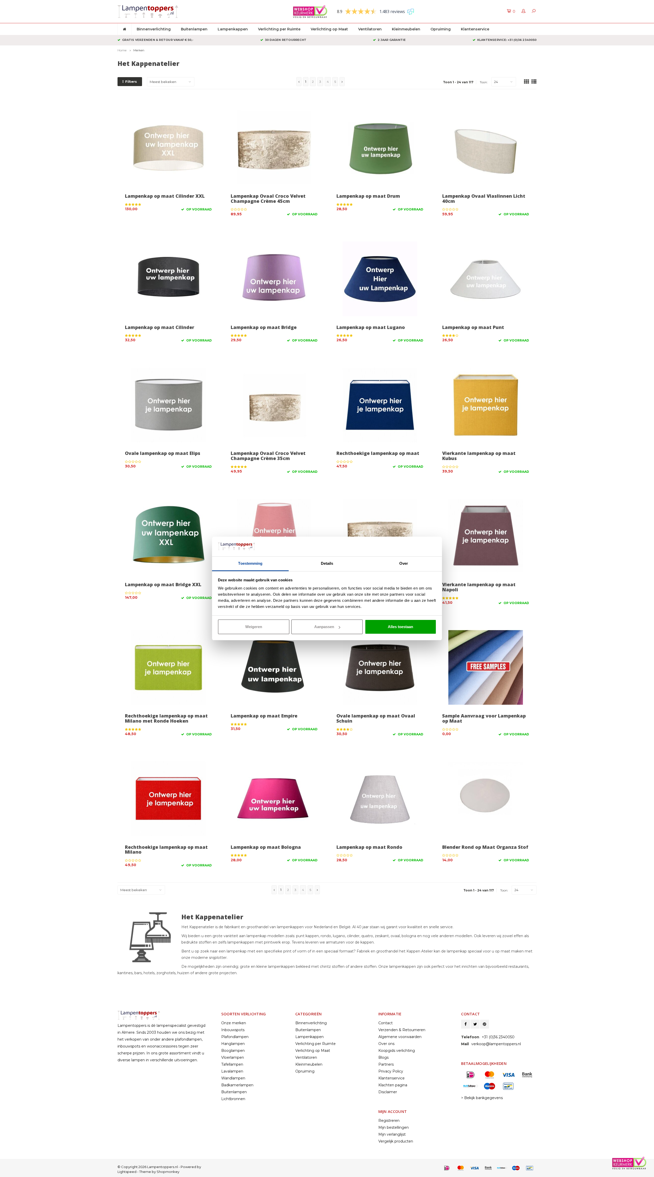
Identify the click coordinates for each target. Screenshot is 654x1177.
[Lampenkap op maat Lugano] (379, 278)
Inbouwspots (232, 1030)
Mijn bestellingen (393, 1127)
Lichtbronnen (233, 1099)
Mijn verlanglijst (392, 1134)
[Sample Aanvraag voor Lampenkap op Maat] (485, 667)
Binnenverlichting (154, 29)
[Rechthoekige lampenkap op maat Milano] (168, 798)
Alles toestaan (400, 627)
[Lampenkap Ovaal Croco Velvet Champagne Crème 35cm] (274, 404)
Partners (386, 1064)
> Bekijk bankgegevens (482, 1098)
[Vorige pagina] (298, 81)
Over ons (386, 1043)
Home (122, 50)
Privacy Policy (390, 1071)
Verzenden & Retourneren (401, 1030)
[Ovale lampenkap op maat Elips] (168, 404)
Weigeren (253, 627)
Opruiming (440, 29)
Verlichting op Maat (329, 29)
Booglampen (233, 1050)
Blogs (383, 1057)
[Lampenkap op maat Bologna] (274, 798)
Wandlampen (233, 1078)
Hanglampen (233, 1043)
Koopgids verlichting (396, 1050)
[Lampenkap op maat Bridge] (274, 278)
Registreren (389, 1120)
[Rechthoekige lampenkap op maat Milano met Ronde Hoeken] (168, 667)
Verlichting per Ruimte (279, 29)
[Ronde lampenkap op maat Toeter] (274, 536)
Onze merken (233, 1023)
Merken (138, 50)
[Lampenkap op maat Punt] (485, 278)
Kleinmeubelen (406, 29)
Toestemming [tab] (250, 563)
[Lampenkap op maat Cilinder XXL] (168, 147)
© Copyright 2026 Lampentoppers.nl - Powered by (159, 1167)
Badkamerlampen (237, 1085)
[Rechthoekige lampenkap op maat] (379, 404)
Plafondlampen (235, 1036)
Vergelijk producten (395, 1141)
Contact (385, 1023)
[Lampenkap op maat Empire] (274, 667)
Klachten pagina (392, 1085)
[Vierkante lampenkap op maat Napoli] (485, 536)
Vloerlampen (232, 1057)
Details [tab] (327, 563)
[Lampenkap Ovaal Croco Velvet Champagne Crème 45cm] (274, 147)
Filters (131, 81)
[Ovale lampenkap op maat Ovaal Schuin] (379, 667)
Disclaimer (387, 1092)
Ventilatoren (370, 29)
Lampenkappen (233, 29)
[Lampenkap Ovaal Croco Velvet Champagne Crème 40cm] (379, 536)
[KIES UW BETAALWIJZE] (447, 1168)
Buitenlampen (194, 29)
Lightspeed (127, 1172)
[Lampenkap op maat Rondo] (379, 798)
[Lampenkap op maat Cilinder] (168, 278)
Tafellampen (232, 1064)
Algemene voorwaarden (400, 1036)
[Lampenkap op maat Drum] (379, 147)
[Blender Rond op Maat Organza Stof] (485, 798)
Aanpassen (324, 627)
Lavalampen (232, 1071)
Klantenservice (475, 29)
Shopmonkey (168, 1172)
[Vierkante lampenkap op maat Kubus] (485, 404)
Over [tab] (403, 563)
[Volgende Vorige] (342, 81)
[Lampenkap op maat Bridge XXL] (168, 536)
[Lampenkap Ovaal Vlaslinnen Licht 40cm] (485, 147)
